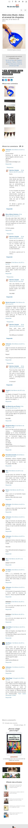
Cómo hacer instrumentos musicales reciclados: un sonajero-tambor (15, 786)
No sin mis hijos (10, 60)
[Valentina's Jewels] (11, 770)
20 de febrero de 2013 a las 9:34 (16, 171)
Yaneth (8, 390)
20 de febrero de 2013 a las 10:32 (16, 325)
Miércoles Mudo (6, 72)
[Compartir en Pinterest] (9, 80)
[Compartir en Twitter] (6, 80)
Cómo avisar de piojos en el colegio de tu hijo (16, 813)
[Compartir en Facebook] (3, 80)
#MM (5, 70)
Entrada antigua (19, 725)
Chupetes (20, 70)
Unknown (8, 149)
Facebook (9, 62)
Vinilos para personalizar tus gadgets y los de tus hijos (16, 799)
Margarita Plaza (10, 425)
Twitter (14, 62)
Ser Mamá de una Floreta (13, 406)
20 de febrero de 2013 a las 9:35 (16, 237)
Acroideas (8, 570)
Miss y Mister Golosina (12, 214)
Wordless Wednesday (7, 74)
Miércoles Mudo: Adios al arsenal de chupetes (13, 16)
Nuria (7, 490)
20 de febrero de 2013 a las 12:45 (15, 455)
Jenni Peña (9, 627)
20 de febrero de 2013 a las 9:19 (14, 215)
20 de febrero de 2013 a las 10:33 (16, 367)
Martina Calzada (14, 170)
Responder (9, 164)
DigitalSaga (9, 678)
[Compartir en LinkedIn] (12, 80)
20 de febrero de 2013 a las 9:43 (16, 280)
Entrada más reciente (10, 723)
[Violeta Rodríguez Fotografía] (11, 776)
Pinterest (19, 62)
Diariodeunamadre (11, 455)
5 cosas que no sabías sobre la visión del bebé (16, 792)
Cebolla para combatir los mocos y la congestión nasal (17, 806)
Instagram (19, 60)
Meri (7, 471)
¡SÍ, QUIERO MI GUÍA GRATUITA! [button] (14, 763)
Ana (7, 559)
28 (22, 146)
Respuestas (10, 167)
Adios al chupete (12, 70)
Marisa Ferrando (10, 302)
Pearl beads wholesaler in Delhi (16, 694)
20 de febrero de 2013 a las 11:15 (14, 407)
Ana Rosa (8, 643)
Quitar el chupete (16, 72)
